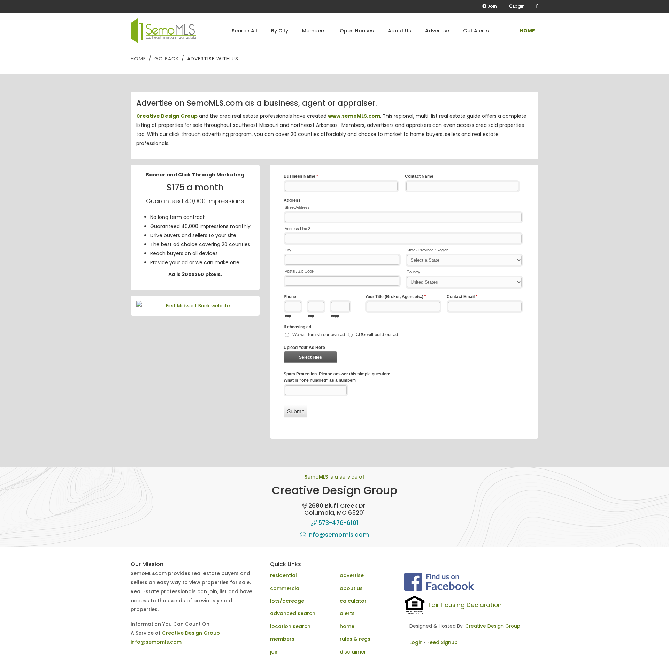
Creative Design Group (167, 116)
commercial (285, 588)
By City (279, 30)
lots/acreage (287, 600)
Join (491, 6)
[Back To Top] (649, 652)
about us (351, 588)
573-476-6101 (338, 523)
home (347, 626)
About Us (399, 30)
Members (314, 30)
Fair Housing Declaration (465, 605)
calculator (353, 600)
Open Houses (357, 30)
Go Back (166, 58)
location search (290, 626)
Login (518, 6)
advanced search (292, 613)
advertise (352, 575)
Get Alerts (476, 30)
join (274, 651)
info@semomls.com (337, 534)
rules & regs (355, 638)
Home (138, 58)
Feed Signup (442, 642)
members (282, 638)
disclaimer (353, 651)
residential (283, 575)
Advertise (437, 30)
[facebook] (537, 6)
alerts (347, 613)
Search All (244, 30)
